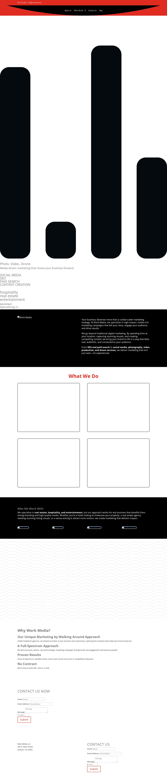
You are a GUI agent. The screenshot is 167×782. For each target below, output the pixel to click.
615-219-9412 (22, 2)
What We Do (78, 11)
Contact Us (92, 11)
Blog (100, 11)
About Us (68, 11)
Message (21, 712)
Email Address (23, 704)
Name (19, 699)
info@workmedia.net (34, 2)
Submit (24, 719)
